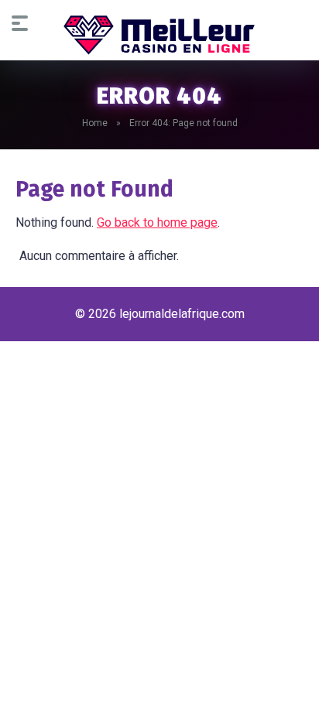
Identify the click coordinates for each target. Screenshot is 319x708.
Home (95, 123)
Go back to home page (157, 222)
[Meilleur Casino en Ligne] (159, 35)
